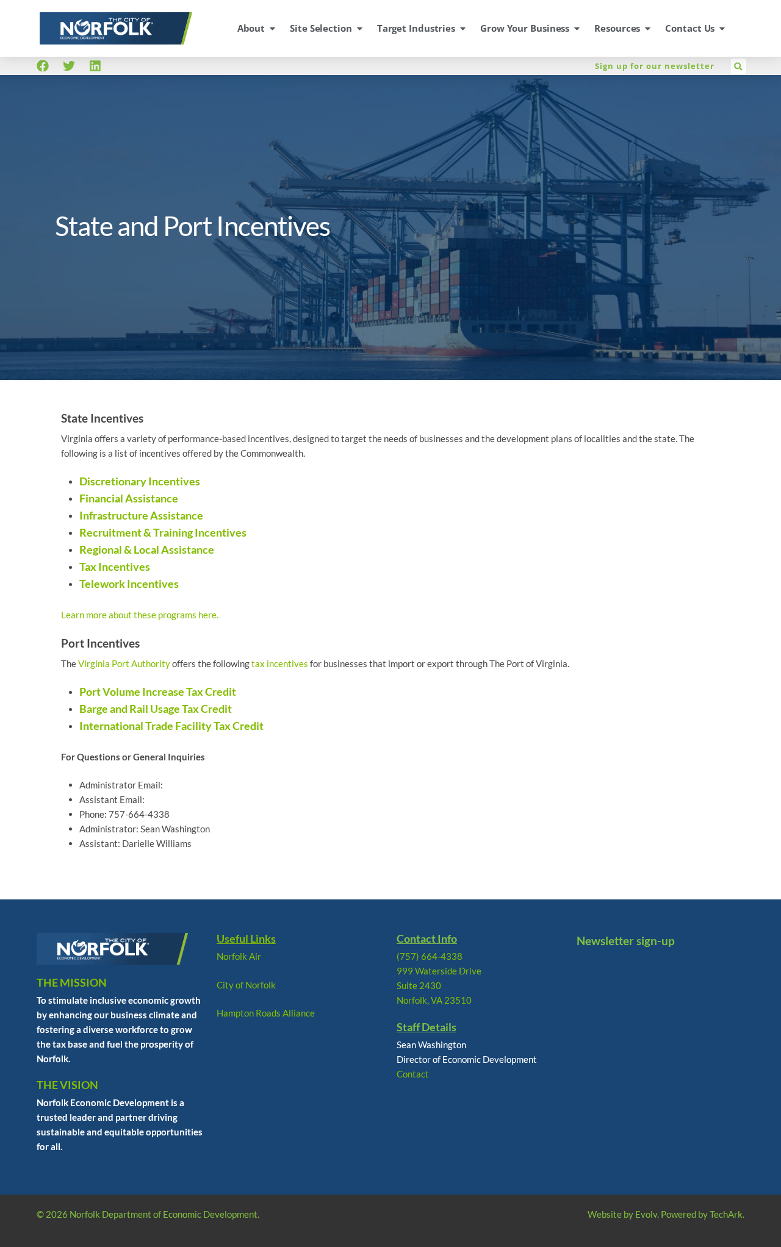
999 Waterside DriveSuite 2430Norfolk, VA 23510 (439, 985)
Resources (617, 28)
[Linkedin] (95, 66)
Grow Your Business (524, 28)
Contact (413, 1073)
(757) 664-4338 (429, 956)
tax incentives (279, 663)
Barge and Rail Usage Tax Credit (155, 708)
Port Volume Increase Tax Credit (157, 691)
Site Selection (321, 28)
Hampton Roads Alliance (266, 1012)
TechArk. (727, 1214)
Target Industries (416, 28)
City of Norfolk (246, 984)
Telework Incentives (129, 583)
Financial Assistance (128, 498)
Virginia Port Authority (124, 663)
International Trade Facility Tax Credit (171, 725)
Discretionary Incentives (139, 481)
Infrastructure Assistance (141, 515)
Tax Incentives (114, 566)
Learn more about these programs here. (139, 614)
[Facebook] (43, 66)
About (251, 28)
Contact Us (689, 28)
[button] (738, 66)
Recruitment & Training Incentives (163, 532)
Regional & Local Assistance (146, 549)
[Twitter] (69, 66)
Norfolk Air (239, 956)
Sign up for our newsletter (654, 65)
